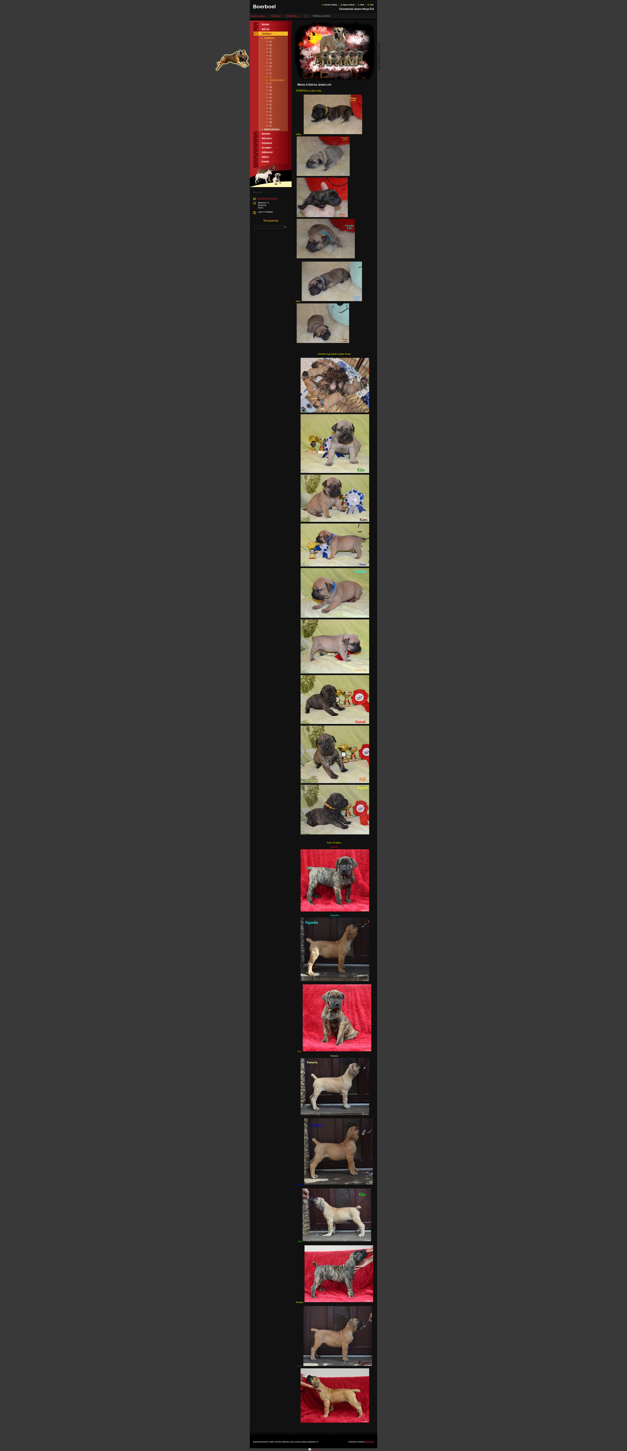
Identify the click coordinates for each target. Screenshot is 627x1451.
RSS (362, 5)
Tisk (371, 5)
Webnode (369, 1442)
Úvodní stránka (330, 5)
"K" (305, 16)
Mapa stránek (348, 5)
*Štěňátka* (276, 16)
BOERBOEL (292, 16)
